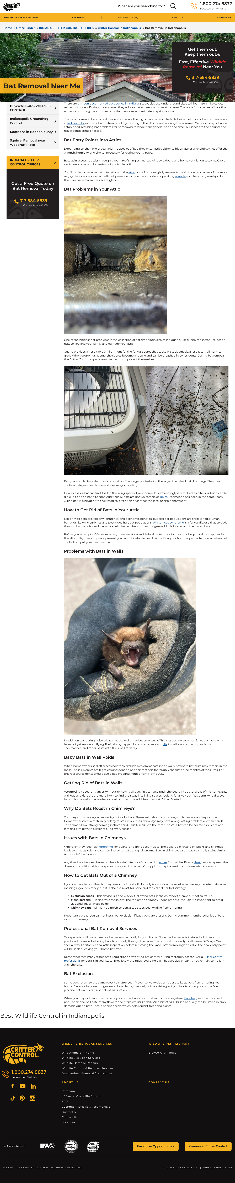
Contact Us (224, 17)
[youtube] (22, 1086)
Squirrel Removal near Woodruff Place (27, 143)
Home (7, 28)
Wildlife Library (128, 17)
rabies (163, 497)
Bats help (190, 998)
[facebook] (12, 1087)
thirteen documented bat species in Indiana (108, 103)
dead (197, 862)
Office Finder (25, 28)
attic (132, 172)
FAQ (65, 1101)
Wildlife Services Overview (21, 17)
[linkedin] (33, 1086)
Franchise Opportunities (155, 1146)
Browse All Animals (162, 1052)
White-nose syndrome (168, 522)
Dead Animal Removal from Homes (87, 1073)
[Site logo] (12, 6)
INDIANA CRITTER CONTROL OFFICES (66, 28)
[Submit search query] (173, 6)
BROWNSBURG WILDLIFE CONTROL (31, 108)
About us (178, 17)
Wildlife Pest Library (169, 1043)
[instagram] (32, 1098)
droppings (106, 846)
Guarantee (69, 1112)
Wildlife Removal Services (87, 1043)
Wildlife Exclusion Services (81, 1057)
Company (69, 1091)
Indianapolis (76, 123)
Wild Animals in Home (78, 1052)
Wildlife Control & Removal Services (87, 1068)
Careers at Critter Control (208, 1146)
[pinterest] (22, 1098)
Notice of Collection (181, 1167)
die (165, 744)
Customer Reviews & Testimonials (86, 1106)
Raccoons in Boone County (31, 132)
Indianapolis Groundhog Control (29, 121)
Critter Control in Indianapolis (119, 28)
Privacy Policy (214, 1167)
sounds (180, 176)
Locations (78, 17)
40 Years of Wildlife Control (81, 1096)
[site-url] (23, 1053)
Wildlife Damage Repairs (80, 1063)
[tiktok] (12, 1099)
